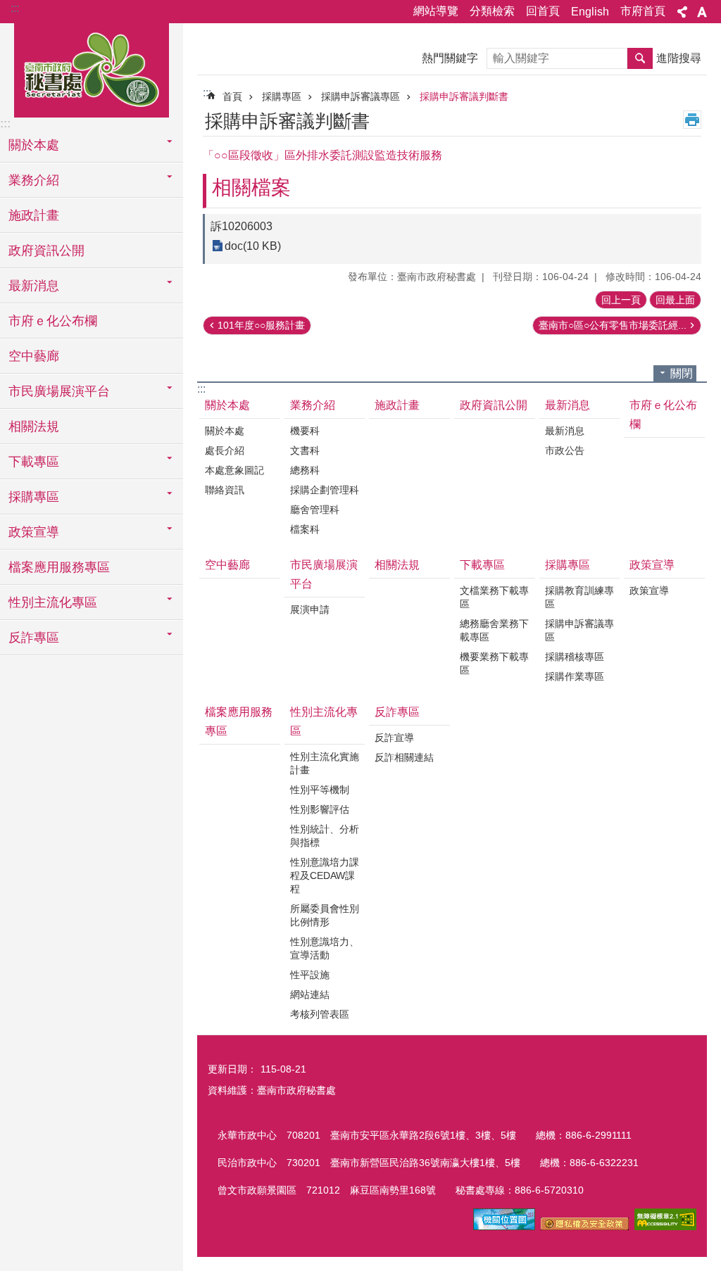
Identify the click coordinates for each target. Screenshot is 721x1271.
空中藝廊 (33, 356)
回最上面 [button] (675, 299)
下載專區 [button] (33, 462)
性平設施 (310, 974)
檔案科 (305, 529)
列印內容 (692, 119)
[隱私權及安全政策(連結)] (585, 1226)
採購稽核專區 (574, 656)
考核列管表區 (319, 1014)
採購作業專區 (574, 676)
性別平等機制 (319, 789)
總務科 (305, 470)
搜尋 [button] (640, 58)
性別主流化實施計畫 (324, 763)
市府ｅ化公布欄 (52, 321)
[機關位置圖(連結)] (504, 1226)
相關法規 (33, 426)
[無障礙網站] (665, 1226)
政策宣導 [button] (33, 532)
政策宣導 (652, 565)
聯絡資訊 (224, 489)
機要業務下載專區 (494, 663)
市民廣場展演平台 (324, 574)
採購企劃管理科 (324, 489)
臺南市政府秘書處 (91, 68)
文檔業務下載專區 (494, 597)
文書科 (305, 450)
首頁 (232, 96)
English (590, 12)
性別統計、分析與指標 (324, 835)
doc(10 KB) (253, 246)
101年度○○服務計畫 (261, 325)
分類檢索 (492, 11)
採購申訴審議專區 (360, 96)
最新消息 (567, 405)
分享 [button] (682, 12)
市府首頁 (642, 11)
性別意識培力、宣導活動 (324, 948)
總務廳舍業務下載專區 (494, 630)
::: (15, 8)
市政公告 (564, 450)
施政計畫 (33, 215)
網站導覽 (435, 11)
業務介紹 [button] (33, 180)
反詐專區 (397, 712)
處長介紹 (224, 450)
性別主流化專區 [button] (52, 602)
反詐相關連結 (404, 757)
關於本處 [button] (33, 145)
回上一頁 (621, 299)
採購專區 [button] (33, 497)
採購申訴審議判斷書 (464, 96)
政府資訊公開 (46, 251)
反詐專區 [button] (33, 638)
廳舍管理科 (314, 509)
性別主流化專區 (324, 721)
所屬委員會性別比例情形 (324, 915)
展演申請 (310, 609)
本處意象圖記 (234, 470)
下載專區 (482, 565)
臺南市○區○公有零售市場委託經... (612, 325)
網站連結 (310, 994)
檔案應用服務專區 (59, 567)
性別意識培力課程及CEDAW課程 (324, 875)
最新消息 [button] (33, 286)
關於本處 (227, 405)
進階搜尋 (678, 58)
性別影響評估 (319, 809)
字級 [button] (702, 12)
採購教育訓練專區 (579, 597)
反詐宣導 (394, 737)
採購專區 (281, 96)
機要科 (305, 430)
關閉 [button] (681, 373)
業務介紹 (312, 405)
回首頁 (543, 11)
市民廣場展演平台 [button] (59, 391)
